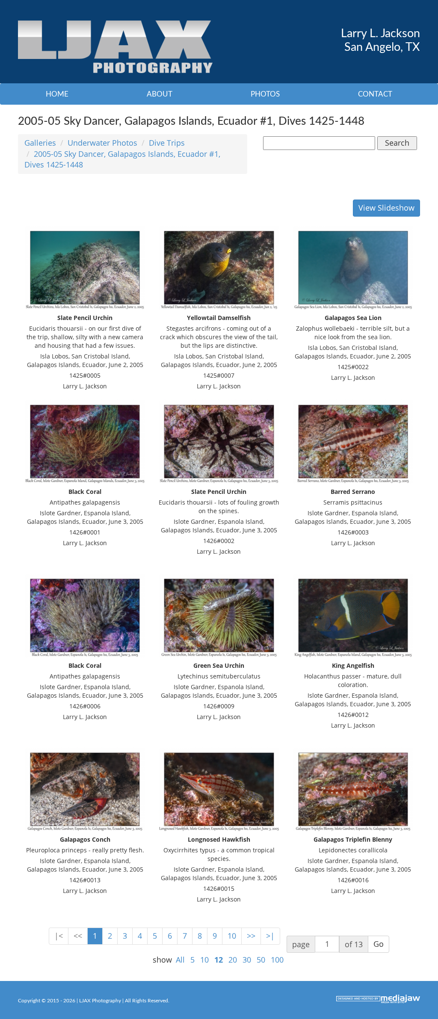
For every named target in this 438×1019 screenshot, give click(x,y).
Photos (265, 94)
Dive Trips (167, 143)
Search (397, 143)
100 (277, 959)
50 (261, 959)
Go (378, 944)
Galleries (40, 143)
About (159, 94)
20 (232, 959)
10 (232, 936)
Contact (375, 94)
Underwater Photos (102, 143)
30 (247, 959)
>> (251, 936)
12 (218, 959)
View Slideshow (386, 208)
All (180, 959)
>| (270, 936)
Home (57, 94)
